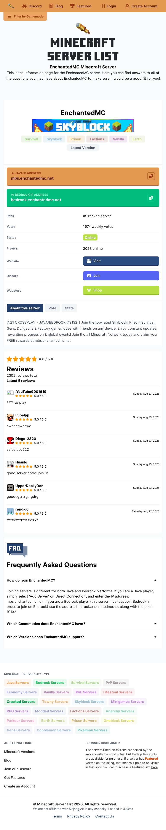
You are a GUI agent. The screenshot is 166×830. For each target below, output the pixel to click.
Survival (31, 139)
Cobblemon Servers (54, 730)
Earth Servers (53, 720)
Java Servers (17, 682)
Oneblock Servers (118, 720)
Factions (97, 139)
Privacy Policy (78, 816)
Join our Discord (18, 769)
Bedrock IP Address (31, 194)
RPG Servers (17, 711)
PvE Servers (86, 692)
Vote (52, 308)
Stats (69, 308)
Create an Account (19, 786)
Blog (7, 760)
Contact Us (104, 816)
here (154, 767)
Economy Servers (21, 692)
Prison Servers (84, 720)
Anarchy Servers (119, 711)
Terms (57, 816)
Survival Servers (85, 682)
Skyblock (54, 139)
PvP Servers (115, 682)
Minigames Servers (127, 701)
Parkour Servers (20, 720)
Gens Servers (18, 730)
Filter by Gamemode (28, 16)
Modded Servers (49, 711)
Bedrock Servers (49, 682)
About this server (25, 308)
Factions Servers (84, 711)
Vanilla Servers (56, 692)
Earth (137, 139)
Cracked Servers (20, 701)
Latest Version (83, 147)
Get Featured (14, 777)
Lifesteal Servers (117, 692)
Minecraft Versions (19, 751)
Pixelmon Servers (92, 730)
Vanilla (118, 139)
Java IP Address (28, 173)
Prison (75, 139)
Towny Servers (55, 701)
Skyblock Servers (89, 701)
